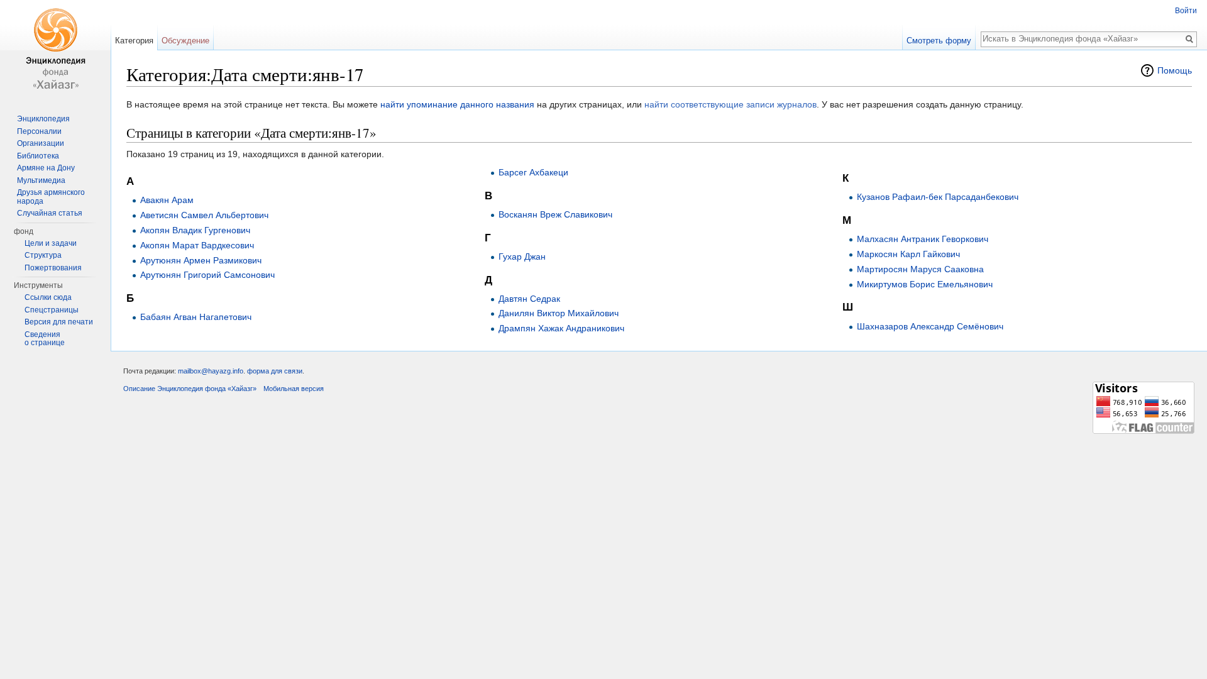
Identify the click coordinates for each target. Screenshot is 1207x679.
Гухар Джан (522, 256)
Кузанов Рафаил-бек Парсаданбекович (937, 197)
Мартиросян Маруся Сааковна (920, 269)
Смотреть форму (939, 40)
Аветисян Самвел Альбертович (204, 215)
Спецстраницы (52, 310)
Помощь (1174, 70)
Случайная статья (49, 213)
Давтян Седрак (529, 299)
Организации (40, 143)
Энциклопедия (43, 118)
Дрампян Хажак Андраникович (561, 328)
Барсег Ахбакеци (533, 172)
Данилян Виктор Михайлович (559, 313)
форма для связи (274, 371)
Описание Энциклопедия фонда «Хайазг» (189, 388)
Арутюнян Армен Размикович (201, 260)
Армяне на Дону (46, 167)
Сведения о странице (45, 339)
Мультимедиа (41, 180)
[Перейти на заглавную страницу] (55, 50)
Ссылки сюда (48, 297)
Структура (43, 255)
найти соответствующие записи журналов (730, 104)
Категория (134, 40)
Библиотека (38, 156)
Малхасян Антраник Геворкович (922, 239)
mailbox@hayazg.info (210, 371)
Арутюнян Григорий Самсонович (207, 275)
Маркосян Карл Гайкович (908, 254)
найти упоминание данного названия (457, 104)
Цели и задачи (51, 243)
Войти (1186, 10)
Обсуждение (185, 40)
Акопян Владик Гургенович (195, 230)
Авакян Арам (167, 200)
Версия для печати (59, 321)
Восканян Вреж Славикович (555, 214)
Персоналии (39, 131)
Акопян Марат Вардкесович (197, 245)
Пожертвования (53, 267)
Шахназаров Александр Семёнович (930, 326)
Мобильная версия (293, 388)
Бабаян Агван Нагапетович (195, 317)
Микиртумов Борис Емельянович (925, 284)
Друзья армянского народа (51, 197)
